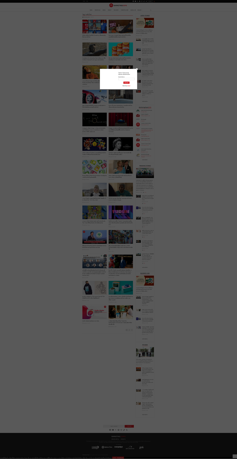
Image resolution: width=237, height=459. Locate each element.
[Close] (137, 69)
